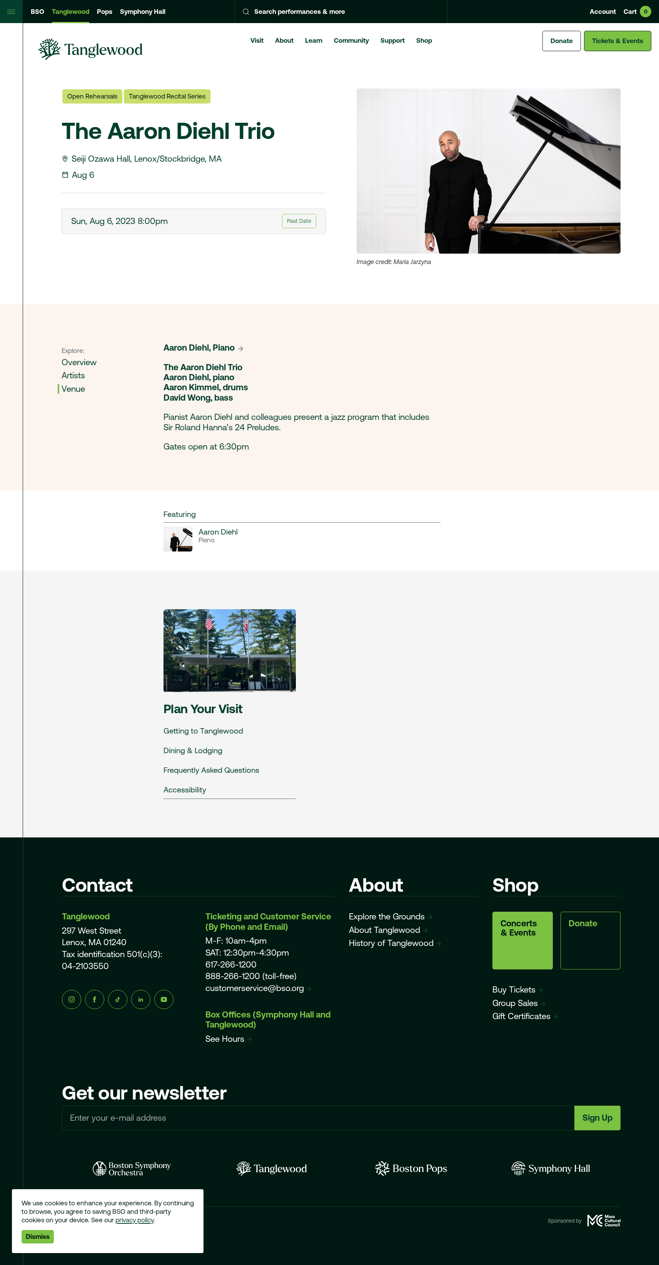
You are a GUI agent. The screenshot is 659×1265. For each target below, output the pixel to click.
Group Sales (515, 1003)
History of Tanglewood (391, 943)
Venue (73, 389)
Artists (73, 376)
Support (392, 40)
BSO (37, 11)
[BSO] (132, 1168)
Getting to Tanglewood (203, 730)
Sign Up (597, 1118)
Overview (79, 362)
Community (351, 40)
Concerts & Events (519, 928)
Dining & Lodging (192, 750)
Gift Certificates (521, 1016)
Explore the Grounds (387, 916)
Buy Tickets (514, 989)
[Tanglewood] (271, 1168)
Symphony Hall (142, 11)
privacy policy (134, 1220)
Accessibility (184, 789)
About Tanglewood (384, 930)
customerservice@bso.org (254, 988)
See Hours (224, 1039)
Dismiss (38, 1236)
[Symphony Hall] (551, 1168)
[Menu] (11, 11)
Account (603, 11)
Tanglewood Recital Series (167, 96)
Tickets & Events (617, 41)
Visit (257, 40)
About (284, 40)
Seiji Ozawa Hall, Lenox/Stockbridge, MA (147, 159)
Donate (562, 41)
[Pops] (411, 1168)
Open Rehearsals (92, 96)
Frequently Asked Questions (211, 769)
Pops (104, 11)
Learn (313, 40)
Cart (635, 11)
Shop (424, 40)
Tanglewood (70, 11)
